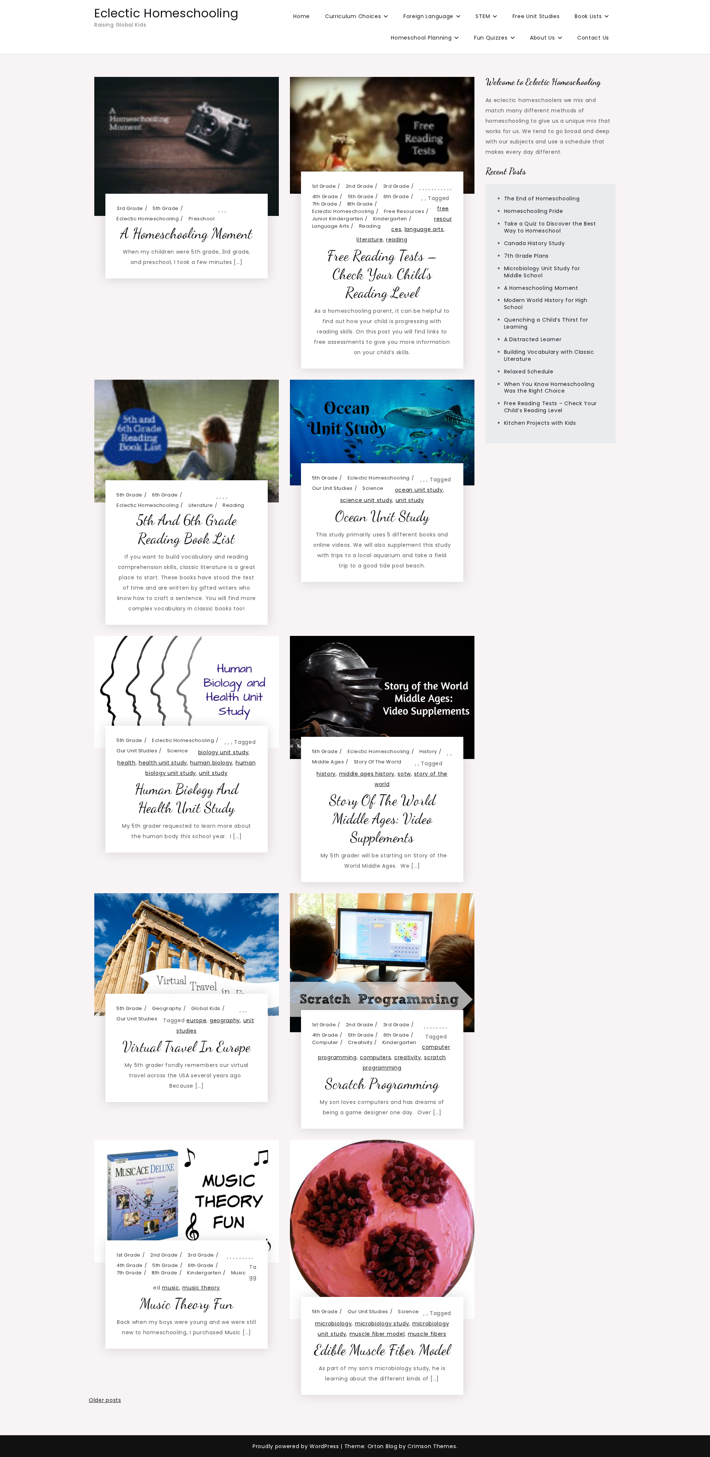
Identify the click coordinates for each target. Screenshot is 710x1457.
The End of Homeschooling (542, 199)
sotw (404, 773)
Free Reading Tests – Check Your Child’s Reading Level (382, 274)
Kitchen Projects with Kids (540, 423)
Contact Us (593, 37)
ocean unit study (419, 490)
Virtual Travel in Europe (186, 1047)
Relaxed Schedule (529, 371)
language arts (330, 226)
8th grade (360, 203)
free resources (404, 211)
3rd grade (129, 208)
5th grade (166, 208)
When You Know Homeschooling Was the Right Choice (549, 387)
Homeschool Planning (421, 37)
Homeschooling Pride (533, 211)
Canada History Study (534, 243)
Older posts (105, 1400)
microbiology (333, 1323)
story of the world (378, 761)
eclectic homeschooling (147, 218)
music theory (201, 1287)
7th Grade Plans (526, 256)
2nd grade (359, 186)
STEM (483, 16)
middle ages (328, 761)
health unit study (163, 762)
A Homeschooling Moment (186, 233)
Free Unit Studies (536, 16)
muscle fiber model (377, 1334)
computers (375, 1057)
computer (325, 1042)
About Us (542, 37)
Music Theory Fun (186, 1303)
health (126, 762)
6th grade (396, 196)
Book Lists (588, 16)
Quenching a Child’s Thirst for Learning (546, 323)
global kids (205, 1008)
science (372, 488)
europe (196, 1020)
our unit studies (332, 488)
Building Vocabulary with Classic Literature (549, 355)
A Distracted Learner (533, 339)
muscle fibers (427, 1334)
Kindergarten (390, 218)
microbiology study (382, 1323)
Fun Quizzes (491, 37)
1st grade (324, 186)
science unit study (366, 500)
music (238, 1272)
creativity (360, 1042)
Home (301, 16)
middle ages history (367, 773)
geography (167, 1008)
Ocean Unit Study (382, 516)
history (428, 751)
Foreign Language (428, 16)
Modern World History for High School (546, 304)
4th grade (325, 196)
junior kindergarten (338, 218)
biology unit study (223, 752)
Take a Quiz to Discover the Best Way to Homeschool (550, 227)
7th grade (325, 203)
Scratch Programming (382, 1083)
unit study (410, 500)
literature (369, 239)
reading (370, 226)
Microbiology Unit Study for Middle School (542, 272)
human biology (211, 762)
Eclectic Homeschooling (166, 13)
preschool (202, 218)
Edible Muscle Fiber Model (382, 1350)
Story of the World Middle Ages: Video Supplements (382, 819)
